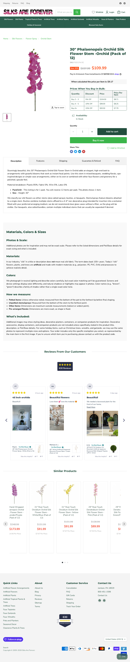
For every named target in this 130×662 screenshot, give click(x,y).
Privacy (38, 595)
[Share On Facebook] (71, 151)
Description (16, 161)
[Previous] (6, 420)
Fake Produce (121, 19)
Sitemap (38, 602)
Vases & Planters (107, 19)
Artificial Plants (9, 595)
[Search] (77, 12)
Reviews (38, 599)
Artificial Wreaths (92, 19)
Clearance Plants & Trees (14, 628)
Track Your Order (73, 606)
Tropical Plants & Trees (33, 19)
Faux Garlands (9, 613)
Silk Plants (19, 19)
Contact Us (102, 595)
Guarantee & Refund (91, 161)
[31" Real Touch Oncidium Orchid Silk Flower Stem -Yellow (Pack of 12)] (68, 493)
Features (40, 161)
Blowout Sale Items (96, 25)
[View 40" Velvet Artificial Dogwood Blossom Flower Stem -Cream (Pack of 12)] (76, 449)
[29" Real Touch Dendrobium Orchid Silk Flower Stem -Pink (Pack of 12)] (95, 493)
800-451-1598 (104, 591)
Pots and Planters (10, 620)
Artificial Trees (49, 19)
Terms (37, 606)
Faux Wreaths (9, 617)
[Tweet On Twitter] (75, 151)
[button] (21, 417)
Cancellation (71, 588)
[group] (14, 517)
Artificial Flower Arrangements (16, 588)
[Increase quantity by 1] (92, 131)
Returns (15, 3)
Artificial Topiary (63, 19)
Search (5, 647)
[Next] (124, 420)
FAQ (22, 3)
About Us (39, 588)
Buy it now (98, 140)
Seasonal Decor (9, 624)
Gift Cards (70, 595)
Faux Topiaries (9, 609)
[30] (7, 117)
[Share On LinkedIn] (79, 151)
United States (114, 639)
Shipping (6, 3)
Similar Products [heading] (65, 471)
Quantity (73, 126)
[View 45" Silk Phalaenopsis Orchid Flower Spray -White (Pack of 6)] (39, 449)
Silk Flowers (8, 19)
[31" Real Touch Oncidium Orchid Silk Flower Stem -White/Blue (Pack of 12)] (41, 493)
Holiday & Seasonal (34, 25)
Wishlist (99, 12)
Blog (28, 3)
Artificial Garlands (77, 19)
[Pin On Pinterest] (83, 151)
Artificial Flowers (10, 591)
